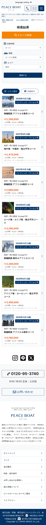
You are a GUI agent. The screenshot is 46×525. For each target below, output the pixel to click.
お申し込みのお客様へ (13, 480)
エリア (10, 63)
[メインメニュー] (41, 8)
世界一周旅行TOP (7, 20)
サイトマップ (9, 453)
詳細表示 (31, 91)
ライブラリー (9, 500)
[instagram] (15, 358)
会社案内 (7, 467)
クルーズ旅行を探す (22, 20)
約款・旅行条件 (10, 473)
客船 (10, 53)
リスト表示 (12, 91)
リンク (6, 460)
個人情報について (11, 487)
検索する (23, 75)
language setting (22, 2)
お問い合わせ (25, 391)
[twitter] (31, 358)
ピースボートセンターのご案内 (17, 493)
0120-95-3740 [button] (25, 373)
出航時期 (10, 43)
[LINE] (23, 358)
